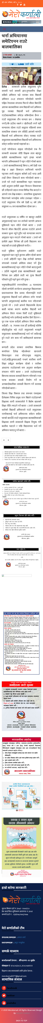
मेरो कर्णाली (8, 55)
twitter (10, 996)
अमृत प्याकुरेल (19, 942)
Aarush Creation (23, 1013)
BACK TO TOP (21, 1020)
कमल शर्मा (21, 937)
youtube (11, 1003)
